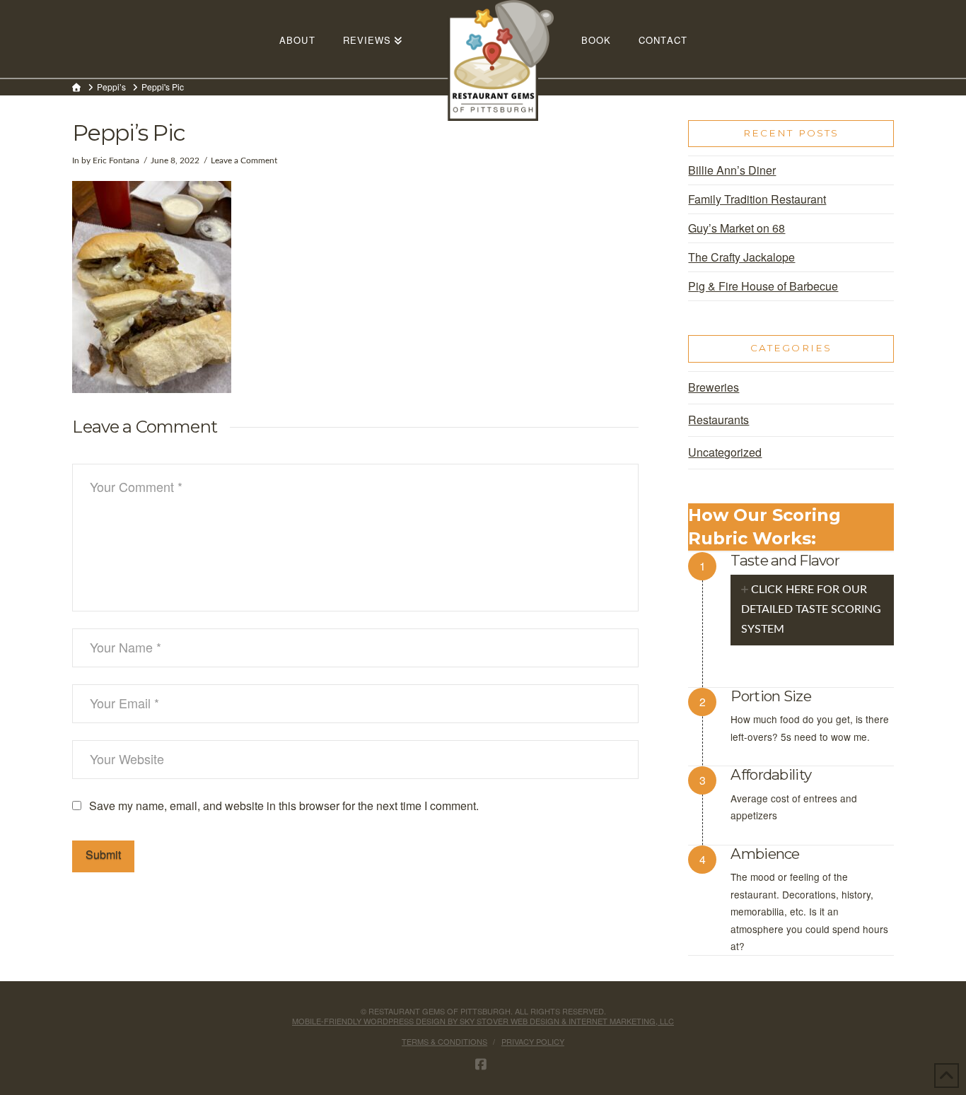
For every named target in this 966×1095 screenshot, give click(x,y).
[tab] (812, 610)
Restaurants (718, 419)
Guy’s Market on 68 (736, 228)
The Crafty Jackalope (741, 257)
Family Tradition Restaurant (757, 199)
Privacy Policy (532, 1041)
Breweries (713, 387)
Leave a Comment (244, 160)
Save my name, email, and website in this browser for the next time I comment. (284, 805)
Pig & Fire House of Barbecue (763, 286)
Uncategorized (725, 452)
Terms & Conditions (444, 1041)
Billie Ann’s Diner (732, 170)
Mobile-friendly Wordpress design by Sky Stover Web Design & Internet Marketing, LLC (483, 1020)
